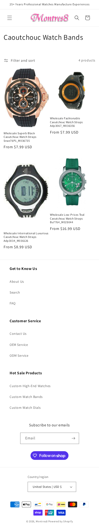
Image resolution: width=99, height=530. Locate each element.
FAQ (13, 303)
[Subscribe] (73, 438)
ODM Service (19, 355)
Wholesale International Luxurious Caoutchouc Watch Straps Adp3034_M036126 (26, 236)
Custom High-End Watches (30, 386)
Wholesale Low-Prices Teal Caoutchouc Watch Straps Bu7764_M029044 (67, 218)
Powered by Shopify (60, 521)
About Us (17, 281)
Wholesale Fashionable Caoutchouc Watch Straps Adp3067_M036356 (66, 121)
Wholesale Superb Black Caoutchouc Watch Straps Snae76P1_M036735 (20, 136)
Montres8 (42, 521)
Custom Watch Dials (25, 407)
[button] (9, 18)
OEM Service (19, 344)
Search (15, 292)
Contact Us (18, 333)
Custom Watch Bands (26, 397)
